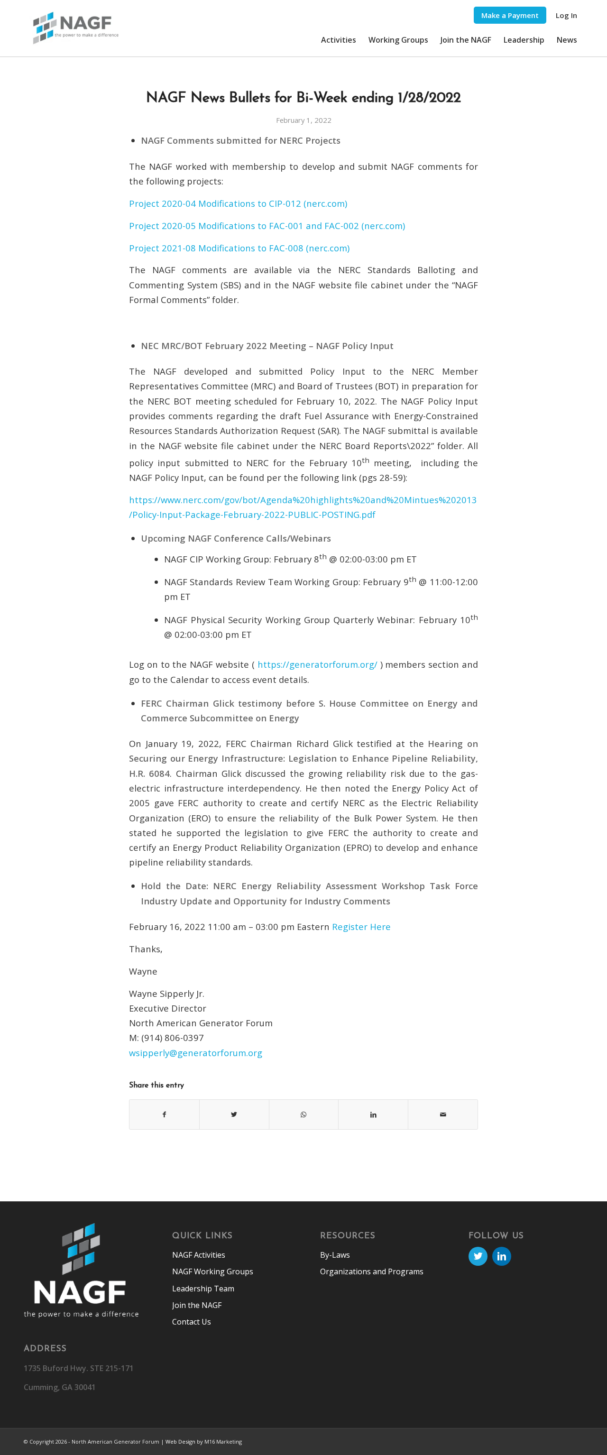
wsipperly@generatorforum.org (195, 1053)
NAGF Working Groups (212, 1271)
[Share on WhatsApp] (304, 1114)
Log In (566, 15)
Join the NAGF (196, 1305)
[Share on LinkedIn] (373, 1114)
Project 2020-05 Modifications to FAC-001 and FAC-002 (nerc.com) (267, 225)
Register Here (361, 926)
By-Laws (335, 1255)
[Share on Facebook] (164, 1114)
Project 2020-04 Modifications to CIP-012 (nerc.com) (238, 203)
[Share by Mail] (443, 1114)
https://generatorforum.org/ (317, 664)
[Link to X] (478, 1256)
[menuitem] (510, 15)
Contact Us (191, 1322)
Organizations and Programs (371, 1271)
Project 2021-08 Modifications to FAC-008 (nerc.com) (239, 248)
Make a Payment (510, 15)
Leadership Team (203, 1288)
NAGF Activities (198, 1255)
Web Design (180, 1441)
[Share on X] (234, 1114)
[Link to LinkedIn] (501, 1256)
